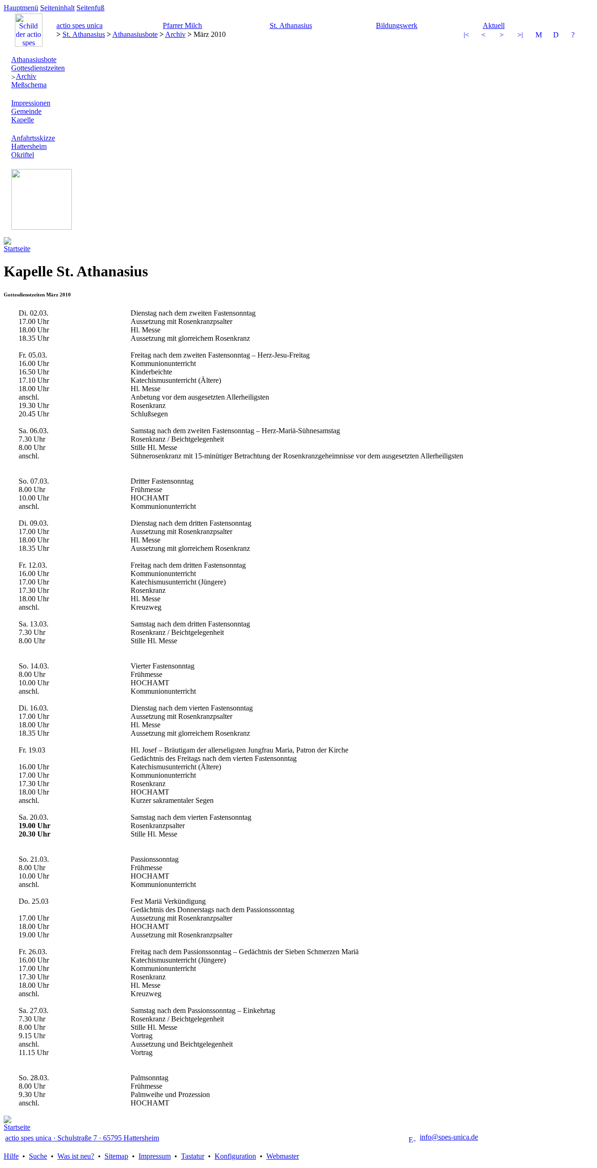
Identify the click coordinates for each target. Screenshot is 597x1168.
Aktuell (494, 25)
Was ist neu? (75, 1156)
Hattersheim (29, 146)
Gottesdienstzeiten (38, 68)
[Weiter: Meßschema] (503, 36)
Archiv (175, 34)
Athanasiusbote (135, 34)
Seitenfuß (90, 8)
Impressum (155, 1156)
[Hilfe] (575, 36)
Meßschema (29, 85)
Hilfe (11, 1156)
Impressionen (30, 103)
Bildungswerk (396, 25)
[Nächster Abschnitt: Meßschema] (521, 36)
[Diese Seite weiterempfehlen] (539, 36)
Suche (38, 1156)
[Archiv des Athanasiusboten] (485, 36)
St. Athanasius (291, 25)
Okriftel (22, 155)
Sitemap (116, 1156)
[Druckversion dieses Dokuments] (557, 36)
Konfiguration (235, 1156)
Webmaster (282, 1156)
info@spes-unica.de (449, 1137)
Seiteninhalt (57, 8)
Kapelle (22, 120)
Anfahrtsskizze (33, 138)
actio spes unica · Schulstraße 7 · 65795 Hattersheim (82, 1138)
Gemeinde (26, 111)
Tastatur (192, 1156)
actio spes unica (79, 25)
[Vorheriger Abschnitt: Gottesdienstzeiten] (467, 36)
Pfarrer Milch (182, 25)
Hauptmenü (21, 8)
